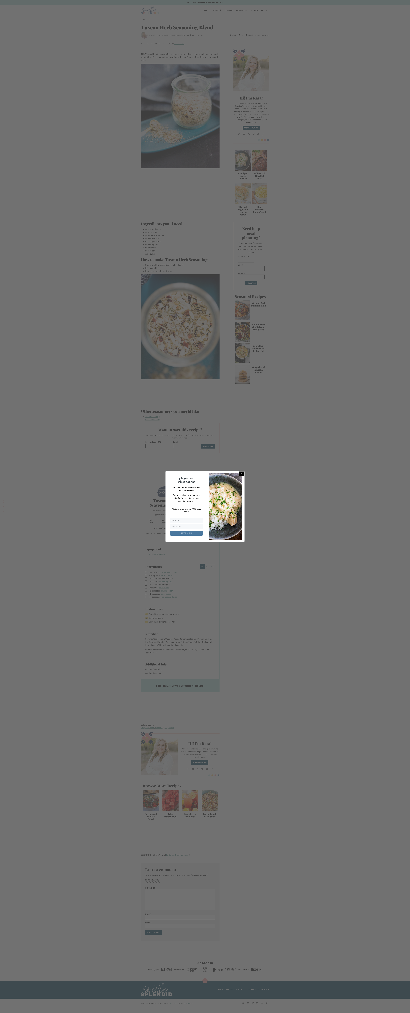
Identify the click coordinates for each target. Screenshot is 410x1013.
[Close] (241, 474)
